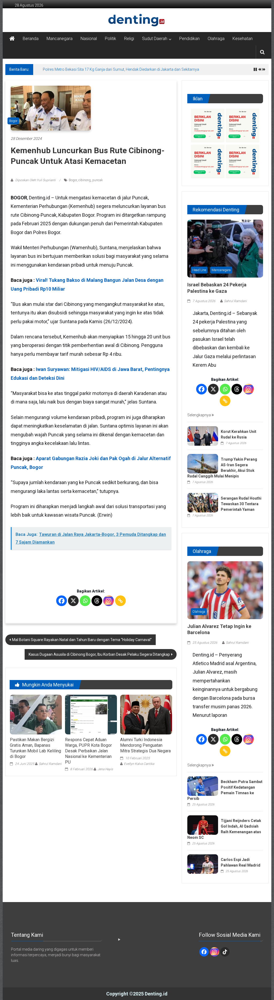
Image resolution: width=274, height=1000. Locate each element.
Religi (129, 38)
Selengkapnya (199, 415)
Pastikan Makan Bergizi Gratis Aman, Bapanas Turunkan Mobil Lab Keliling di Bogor (35, 748)
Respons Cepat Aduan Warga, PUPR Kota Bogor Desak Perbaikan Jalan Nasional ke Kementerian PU (88, 750)
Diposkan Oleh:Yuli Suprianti (35, 180)
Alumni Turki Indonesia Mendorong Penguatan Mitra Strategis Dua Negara (145, 745)
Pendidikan (189, 38)
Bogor (13, 121)
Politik (110, 38)
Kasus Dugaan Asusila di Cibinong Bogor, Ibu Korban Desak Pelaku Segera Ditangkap (99, 654)
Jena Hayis (105, 769)
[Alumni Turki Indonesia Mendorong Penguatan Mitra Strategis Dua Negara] (146, 714)
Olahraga (216, 38)
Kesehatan (243, 38)
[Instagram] (108, 600)
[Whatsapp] (85, 600)
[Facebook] (61, 600)
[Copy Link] (120, 600)
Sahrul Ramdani (50, 764)
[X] (73, 600)
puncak (97, 180)
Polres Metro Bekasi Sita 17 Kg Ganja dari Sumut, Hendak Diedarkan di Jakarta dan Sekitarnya (121, 69)
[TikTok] (225, 951)
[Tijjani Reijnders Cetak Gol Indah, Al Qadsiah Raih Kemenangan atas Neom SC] (202, 825)
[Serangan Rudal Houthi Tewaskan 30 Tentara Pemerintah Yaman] (202, 502)
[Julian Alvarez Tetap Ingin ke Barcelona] (225, 590)
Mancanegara (60, 38)
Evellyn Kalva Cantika (139, 764)
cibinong (84, 180)
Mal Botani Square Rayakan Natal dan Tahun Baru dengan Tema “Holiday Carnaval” (82, 640)
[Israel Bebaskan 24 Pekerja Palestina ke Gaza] (225, 248)
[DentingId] (137, 20)
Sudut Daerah (154, 38)
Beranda (31, 38)
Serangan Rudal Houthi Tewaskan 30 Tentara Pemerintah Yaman (241, 504)
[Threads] (97, 600)
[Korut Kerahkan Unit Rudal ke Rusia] (202, 435)
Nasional (89, 38)
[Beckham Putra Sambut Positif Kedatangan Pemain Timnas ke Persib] (202, 786)
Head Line (199, 270)
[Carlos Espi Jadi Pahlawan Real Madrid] (202, 863)
